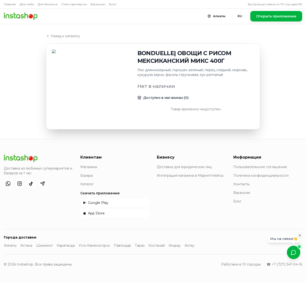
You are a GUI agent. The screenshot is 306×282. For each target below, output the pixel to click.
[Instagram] (19, 183)
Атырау (175, 245)
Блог (113, 4)
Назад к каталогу (65, 36)
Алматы (10, 245)
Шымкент (44, 245)
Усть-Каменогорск (94, 245)
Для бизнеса (47, 4)
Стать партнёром (74, 4)
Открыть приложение (276, 16)
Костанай (156, 245)
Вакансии (98, 4)
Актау (189, 245)
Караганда (66, 245)
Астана (26, 245)
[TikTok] (31, 183)
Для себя (27, 4)
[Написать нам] (293, 252)
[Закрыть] (299, 236)
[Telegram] (42, 183)
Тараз (140, 245)
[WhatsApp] (8, 183)
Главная (10, 4)
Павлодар (122, 245)
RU (240, 16)
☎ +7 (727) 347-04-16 (284, 264)
